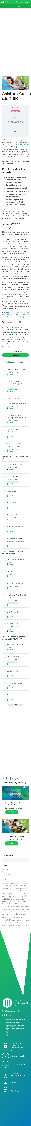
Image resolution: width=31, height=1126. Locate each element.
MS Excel (16, 901)
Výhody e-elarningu (8, 925)
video (3, 922)
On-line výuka (14, 906)
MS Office (22, 901)
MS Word (12, 904)
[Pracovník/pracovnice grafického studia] (15, 787)
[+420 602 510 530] (6, 1064)
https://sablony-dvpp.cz (13, 1023)
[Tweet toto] (13, 778)
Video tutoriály (8, 922)
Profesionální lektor (20, 909)
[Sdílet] (8, 778)
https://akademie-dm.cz (13, 1032)
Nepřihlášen (15, 111)
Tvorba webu (26, 920)
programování (12, 914)
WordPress (24, 925)
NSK (16, 904)
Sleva (13, 920)
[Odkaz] (4, 2)
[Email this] (4, 778)
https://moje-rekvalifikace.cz (15, 1026)
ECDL (21, 893)
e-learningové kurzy (15, 893)
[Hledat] (28, 6)
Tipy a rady (5, 872)
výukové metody (17, 925)
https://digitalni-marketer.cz (15, 1029)
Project (20, 914)
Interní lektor (21, 896)
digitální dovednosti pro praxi (8, 891)
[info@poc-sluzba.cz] (6, 1056)
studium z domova (18, 920)
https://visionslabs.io (12, 1035)
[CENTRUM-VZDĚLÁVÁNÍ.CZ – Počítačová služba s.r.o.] (6, 1046)
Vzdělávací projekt (21, 922)
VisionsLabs (14, 922)
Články (4, 869)
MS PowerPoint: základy (14, 836)
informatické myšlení (13, 896)
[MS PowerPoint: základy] (15, 820)
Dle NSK (17, 891)
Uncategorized (7, 874)
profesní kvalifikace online (14, 911)
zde (27, 152)
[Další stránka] (22, 704)
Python (11, 917)
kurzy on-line (11, 899)
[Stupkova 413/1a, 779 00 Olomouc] (6, 1074)
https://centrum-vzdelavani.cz (15, 1019)
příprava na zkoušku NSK (19, 917)
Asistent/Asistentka (7, 883)
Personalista (12, 909)
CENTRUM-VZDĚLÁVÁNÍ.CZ (11, 885)
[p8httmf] (6, 1082)
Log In (15, 132)
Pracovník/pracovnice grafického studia (13, 804)
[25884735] (6, 1090)
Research (6, 919)
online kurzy (20, 906)
